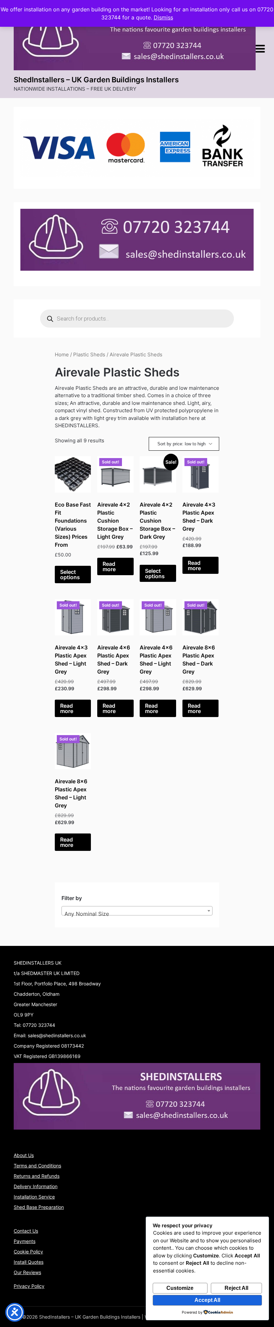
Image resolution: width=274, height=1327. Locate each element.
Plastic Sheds (89, 355)
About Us (24, 1155)
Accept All (207, 1300)
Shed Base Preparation (39, 1207)
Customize (179, 1288)
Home (62, 355)
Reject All (236, 1288)
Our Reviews (27, 1272)
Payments (24, 1241)
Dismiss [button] (163, 17)
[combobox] (137, 910)
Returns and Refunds (36, 1176)
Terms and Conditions (37, 1165)
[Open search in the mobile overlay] (137, 318)
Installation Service (34, 1197)
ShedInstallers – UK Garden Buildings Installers (96, 79)
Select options (70, 574)
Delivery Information (35, 1186)
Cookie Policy (28, 1251)
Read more (109, 566)
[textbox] (137, 913)
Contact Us (26, 1231)
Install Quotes (28, 1262)
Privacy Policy (29, 1286)
